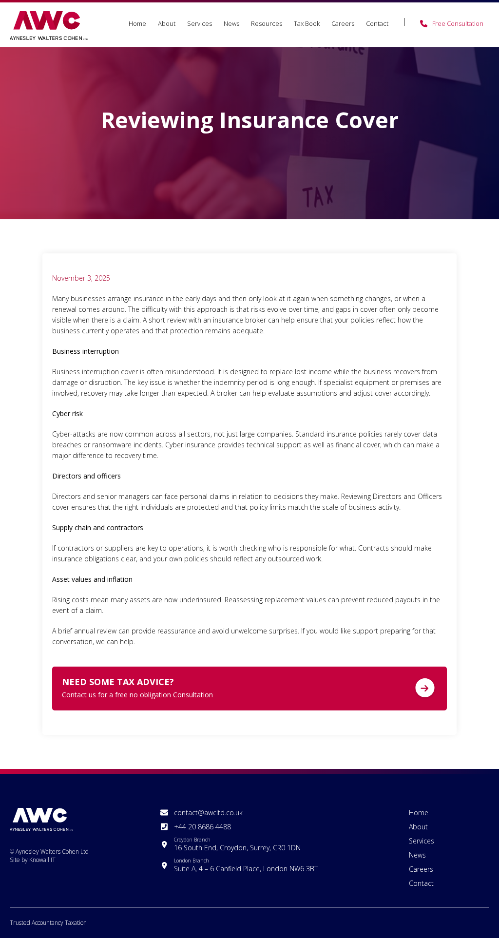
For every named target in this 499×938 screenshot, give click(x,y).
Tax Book (307, 23)
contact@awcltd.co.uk (208, 812)
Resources (266, 23)
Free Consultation (457, 23)
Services (199, 23)
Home (137, 23)
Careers (342, 23)
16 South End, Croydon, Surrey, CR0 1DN (237, 844)
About (166, 23)
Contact (377, 23)
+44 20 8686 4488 (202, 826)
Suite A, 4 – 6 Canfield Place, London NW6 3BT (246, 865)
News (231, 23)
